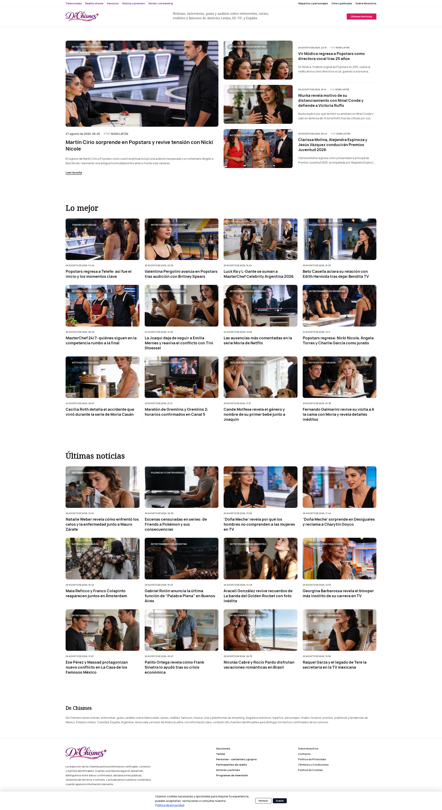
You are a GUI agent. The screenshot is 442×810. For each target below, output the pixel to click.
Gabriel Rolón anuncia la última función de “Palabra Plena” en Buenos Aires (180, 595)
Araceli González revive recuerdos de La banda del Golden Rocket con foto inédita (258, 595)
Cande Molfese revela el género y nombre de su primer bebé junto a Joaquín (254, 414)
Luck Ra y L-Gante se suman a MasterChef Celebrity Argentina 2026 (259, 274)
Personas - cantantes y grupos (236, 759)
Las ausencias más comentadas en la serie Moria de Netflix (258, 340)
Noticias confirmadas (243, 224)
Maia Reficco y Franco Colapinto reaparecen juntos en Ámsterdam (96, 593)
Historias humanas (83, 472)
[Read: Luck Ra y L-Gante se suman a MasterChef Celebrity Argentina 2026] (260, 239)
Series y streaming (160, 3)
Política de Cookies (310, 770)
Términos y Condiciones (313, 764)
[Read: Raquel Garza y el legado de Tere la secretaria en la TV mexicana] (340, 630)
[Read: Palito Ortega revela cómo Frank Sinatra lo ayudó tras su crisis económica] (182, 630)
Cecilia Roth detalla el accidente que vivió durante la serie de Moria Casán (100, 412)
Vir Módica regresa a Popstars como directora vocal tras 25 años (331, 56)
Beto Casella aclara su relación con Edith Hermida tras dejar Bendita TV (336, 274)
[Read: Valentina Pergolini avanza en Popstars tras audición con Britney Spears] (182, 239)
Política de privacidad (169, 805)
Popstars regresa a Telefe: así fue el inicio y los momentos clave (99, 274)
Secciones (223, 748)
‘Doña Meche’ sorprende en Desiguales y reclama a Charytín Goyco (339, 522)
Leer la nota (74, 172)
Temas (220, 754)
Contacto (304, 754)
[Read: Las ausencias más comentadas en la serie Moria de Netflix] (260, 305)
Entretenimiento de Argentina (90, 46)
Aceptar (280, 800)
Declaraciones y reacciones (247, 91)
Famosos (113, 3)
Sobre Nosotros (365, 3)
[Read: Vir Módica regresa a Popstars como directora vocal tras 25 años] (258, 60)
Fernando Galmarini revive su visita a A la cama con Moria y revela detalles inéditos (338, 414)
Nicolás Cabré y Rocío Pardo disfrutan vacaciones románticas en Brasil (259, 665)
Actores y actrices (228, 770)
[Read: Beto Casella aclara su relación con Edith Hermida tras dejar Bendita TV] (340, 239)
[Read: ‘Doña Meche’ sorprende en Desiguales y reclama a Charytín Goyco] (340, 487)
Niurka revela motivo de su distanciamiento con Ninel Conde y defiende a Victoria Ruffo (330, 100)
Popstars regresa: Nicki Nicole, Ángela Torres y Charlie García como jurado (338, 340)
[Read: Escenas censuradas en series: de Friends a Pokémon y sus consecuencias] (182, 487)
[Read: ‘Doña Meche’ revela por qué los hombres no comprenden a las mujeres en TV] (260, 487)
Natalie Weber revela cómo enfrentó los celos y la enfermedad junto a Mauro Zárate (102, 524)
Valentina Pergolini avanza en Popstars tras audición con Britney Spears (181, 274)
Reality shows (94, 3)
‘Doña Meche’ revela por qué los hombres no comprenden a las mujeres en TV (259, 524)
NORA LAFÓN (119, 134)
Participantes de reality (231, 764)
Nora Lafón (342, 47)
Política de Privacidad (312, 759)
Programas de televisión (232, 775)
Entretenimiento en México (167, 362)
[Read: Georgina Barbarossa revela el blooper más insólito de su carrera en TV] (340, 558)
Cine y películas (342, 3)
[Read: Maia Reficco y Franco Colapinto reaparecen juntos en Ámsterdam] (103, 558)
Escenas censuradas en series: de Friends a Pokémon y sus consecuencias (176, 524)
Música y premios (133, 3)
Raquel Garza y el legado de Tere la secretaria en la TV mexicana (335, 665)
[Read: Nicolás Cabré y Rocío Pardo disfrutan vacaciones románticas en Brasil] (260, 630)
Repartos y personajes (313, 3)
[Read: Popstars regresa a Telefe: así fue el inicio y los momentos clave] (103, 239)
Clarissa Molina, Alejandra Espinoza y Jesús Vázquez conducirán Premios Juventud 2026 (332, 144)
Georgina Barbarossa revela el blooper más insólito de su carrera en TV (338, 593)
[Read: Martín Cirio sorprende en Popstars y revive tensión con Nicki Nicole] (142, 84)
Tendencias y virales (84, 224)
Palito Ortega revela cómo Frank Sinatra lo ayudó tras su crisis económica (174, 667)
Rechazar (263, 800)
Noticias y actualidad (243, 135)
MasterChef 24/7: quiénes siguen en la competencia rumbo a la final (101, 340)
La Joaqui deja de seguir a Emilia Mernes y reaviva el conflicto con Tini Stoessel (179, 342)
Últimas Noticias (361, 16)
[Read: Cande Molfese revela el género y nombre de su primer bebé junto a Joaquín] (260, 377)
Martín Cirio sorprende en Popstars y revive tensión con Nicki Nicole (139, 145)
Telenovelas (74, 3)
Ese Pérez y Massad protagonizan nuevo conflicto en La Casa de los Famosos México (97, 667)
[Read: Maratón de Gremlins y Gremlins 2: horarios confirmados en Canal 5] (182, 377)
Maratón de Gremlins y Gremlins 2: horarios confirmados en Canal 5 (176, 412)
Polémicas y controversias (167, 472)
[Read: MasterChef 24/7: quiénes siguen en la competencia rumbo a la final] (103, 305)
